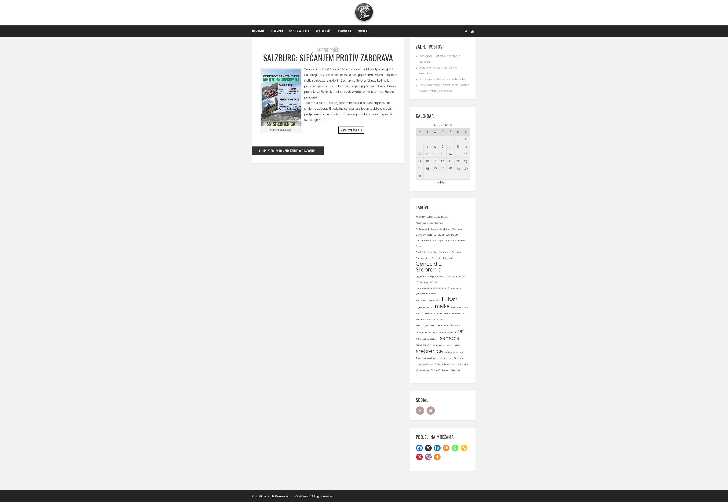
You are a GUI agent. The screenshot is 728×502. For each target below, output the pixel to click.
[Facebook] (466, 31)
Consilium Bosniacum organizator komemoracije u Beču (440, 243)
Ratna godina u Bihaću (427, 339)
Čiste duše (456, 370)
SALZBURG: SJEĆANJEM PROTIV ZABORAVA (328, 57)
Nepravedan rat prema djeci (429, 319)
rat (460, 331)
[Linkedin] (437, 448)
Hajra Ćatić (421, 276)
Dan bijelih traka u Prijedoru (447, 252)
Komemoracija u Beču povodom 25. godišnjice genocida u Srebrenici (438, 291)
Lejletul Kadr (434, 300)
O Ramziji (277, 31)
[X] (428, 448)
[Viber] (428, 457)
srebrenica (429, 351)
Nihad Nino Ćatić (451, 325)
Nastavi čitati (351, 130)
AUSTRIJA (457, 229)
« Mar (441, 182)
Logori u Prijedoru (424, 307)
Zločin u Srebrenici (440, 370)
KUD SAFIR (421, 300)
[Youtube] (472, 31)
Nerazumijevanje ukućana (429, 325)
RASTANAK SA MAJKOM (444, 332)
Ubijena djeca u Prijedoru (450, 358)
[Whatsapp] (455, 448)
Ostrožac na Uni (423, 332)
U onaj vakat (422, 364)
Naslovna (258, 31)
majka (442, 306)
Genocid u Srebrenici (429, 266)
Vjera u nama (422, 370)
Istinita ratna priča (457, 276)
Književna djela (299, 31)
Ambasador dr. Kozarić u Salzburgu (433, 229)
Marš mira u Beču (459, 307)
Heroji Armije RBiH (437, 276)
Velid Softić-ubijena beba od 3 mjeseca (449, 364)
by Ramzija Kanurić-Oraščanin (295, 151)
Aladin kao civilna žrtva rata (429, 223)
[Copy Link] (464, 448)
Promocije (344, 31)
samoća (449, 338)
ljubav (449, 299)
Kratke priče (323, 31)
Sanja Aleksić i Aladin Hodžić (446, 345)
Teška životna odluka (426, 358)
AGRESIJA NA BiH (424, 217)
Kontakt (363, 31)
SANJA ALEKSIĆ (423, 345)
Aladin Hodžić (441, 217)
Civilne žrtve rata (424, 235)
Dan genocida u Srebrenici (429, 258)
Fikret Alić (448, 258)
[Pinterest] (419, 457)
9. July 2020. (266, 151)
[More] (437, 457)
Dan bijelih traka (424, 252)
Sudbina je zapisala (453, 352)
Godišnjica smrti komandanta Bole (442, 79)
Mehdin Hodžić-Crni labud (429, 313)
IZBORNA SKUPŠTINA (426, 282)
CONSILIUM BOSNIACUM (446, 235)
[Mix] (446, 448)
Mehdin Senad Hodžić (454, 313)
